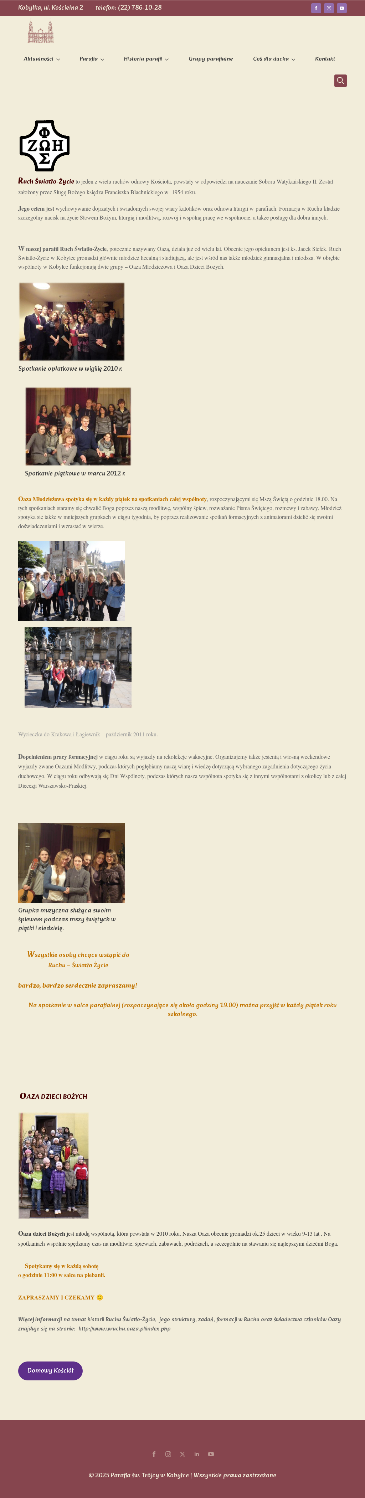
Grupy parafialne (211, 59)
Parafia (89, 59)
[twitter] (182, 1454)
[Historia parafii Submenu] (168, 59)
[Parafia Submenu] (104, 59)
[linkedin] (196, 1454)
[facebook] (316, 8)
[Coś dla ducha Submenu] (295, 59)
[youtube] (342, 8)
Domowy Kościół (50, 1370)
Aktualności (38, 59)
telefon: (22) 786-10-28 (128, 8)
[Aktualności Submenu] (59, 59)
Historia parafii (143, 59)
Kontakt (325, 59)
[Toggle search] (340, 80)
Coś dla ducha (271, 59)
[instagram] (329, 8)
